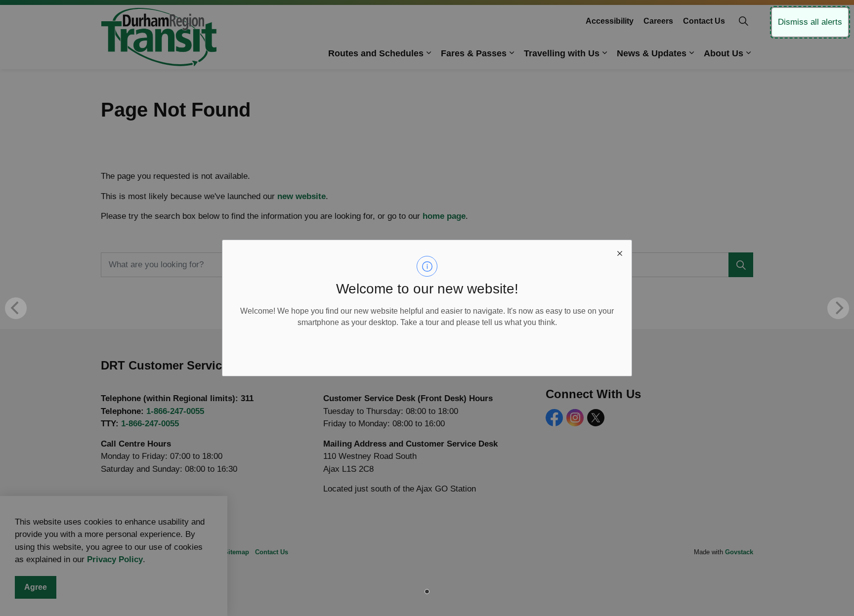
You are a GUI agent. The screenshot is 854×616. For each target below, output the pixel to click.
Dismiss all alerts (810, 22)
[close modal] (620, 252)
